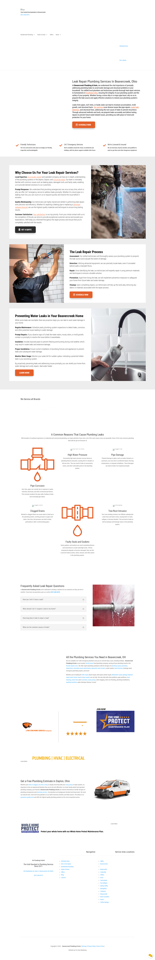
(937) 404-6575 (25, 15)
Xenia (102, 899)
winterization (87, 668)
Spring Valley (104, 886)
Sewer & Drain (41, 34)
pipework (94, 668)
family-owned (90, 663)
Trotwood (103, 891)
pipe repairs (86, 677)
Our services (98, 107)
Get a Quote (26, 229)
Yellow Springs (104, 902)
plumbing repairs (116, 666)
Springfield (103, 888)
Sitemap (84, 946)
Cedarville (103, 872)
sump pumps (92, 680)
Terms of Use (100, 946)
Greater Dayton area (72, 666)
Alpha (102, 861)
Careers (63, 877)
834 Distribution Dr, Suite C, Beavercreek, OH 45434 (38, 871)
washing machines (71, 682)
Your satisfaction (39, 214)
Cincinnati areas (59, 179)
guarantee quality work (27, 797)
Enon (101, 877)
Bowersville (103, 869)
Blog (62, 875)
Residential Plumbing (27, 34)
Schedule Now (85, 124)
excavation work (78, 668)
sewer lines (75, 680)
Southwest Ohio (92, 93)
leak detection (119, 668)
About (57, 34)
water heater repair (75, 677)
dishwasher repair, (117, 675)
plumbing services (42, 792)
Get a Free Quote (66, 864)
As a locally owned (35, 177)
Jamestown (103, 880)
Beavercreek (104, 864)
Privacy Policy (91, 946)
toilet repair (85, 675)
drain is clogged (33, 785)
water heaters (101, 668)
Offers (51, 34)
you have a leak (43, 785)
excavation (84, 680)
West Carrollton (104, 897)
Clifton (102, 875)
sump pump (68, 785)
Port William (103, 883)
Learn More (24, 372)
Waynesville (103, 894)
